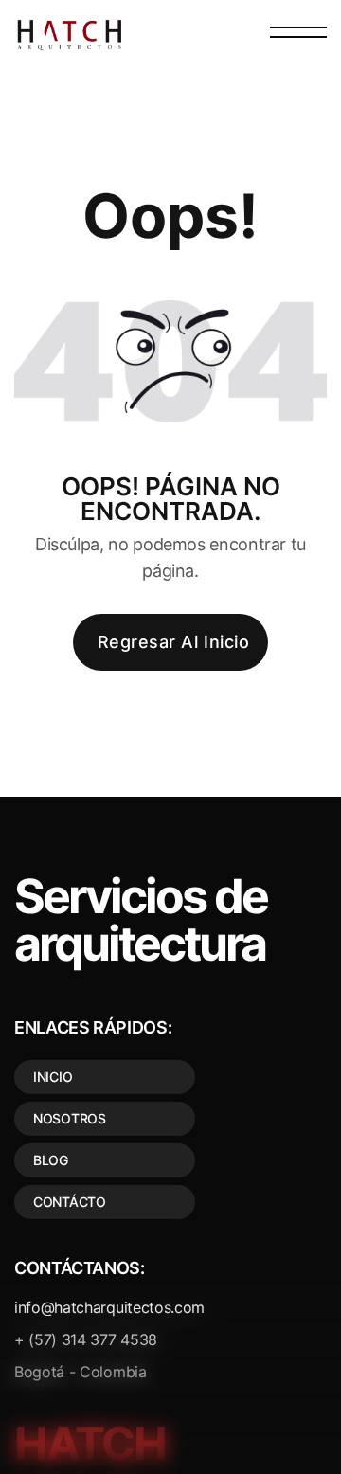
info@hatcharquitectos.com (109, 1307)
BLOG (50, 1160)
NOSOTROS (69, 1118)
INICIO (52, 1077)
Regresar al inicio (174, 642)
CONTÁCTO (69, 1202)
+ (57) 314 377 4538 (85, 1339)
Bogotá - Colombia (80, 1371)
